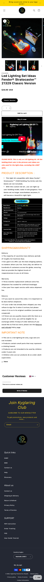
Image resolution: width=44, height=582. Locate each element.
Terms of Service (10, 510)
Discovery (7, 477)
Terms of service (23, 577)
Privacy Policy (9, 505)
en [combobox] (33, 376)
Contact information (23, 580)
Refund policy (34, 574)
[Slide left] (2, 66)
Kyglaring (13, 574)
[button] (4, 10)
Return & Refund (10, 501)
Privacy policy (11, 577)
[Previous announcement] (4, 3)
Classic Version (9, 100)
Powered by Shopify (22, 574)
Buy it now (22, 119)
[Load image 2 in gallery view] (22, 65)
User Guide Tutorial (11, 538)
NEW (6, 463)
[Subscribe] (37, 424)
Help (5, 472)
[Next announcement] (40, 3)
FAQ (5, 533)
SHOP (6, 458)
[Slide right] (41, 66)
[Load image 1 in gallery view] (10, 65)
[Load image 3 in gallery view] (33, 65)
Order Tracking (9, 529)
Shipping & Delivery (11, 496)
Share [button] (6, 362)
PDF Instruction (10, 524)
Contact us (8, 468)
